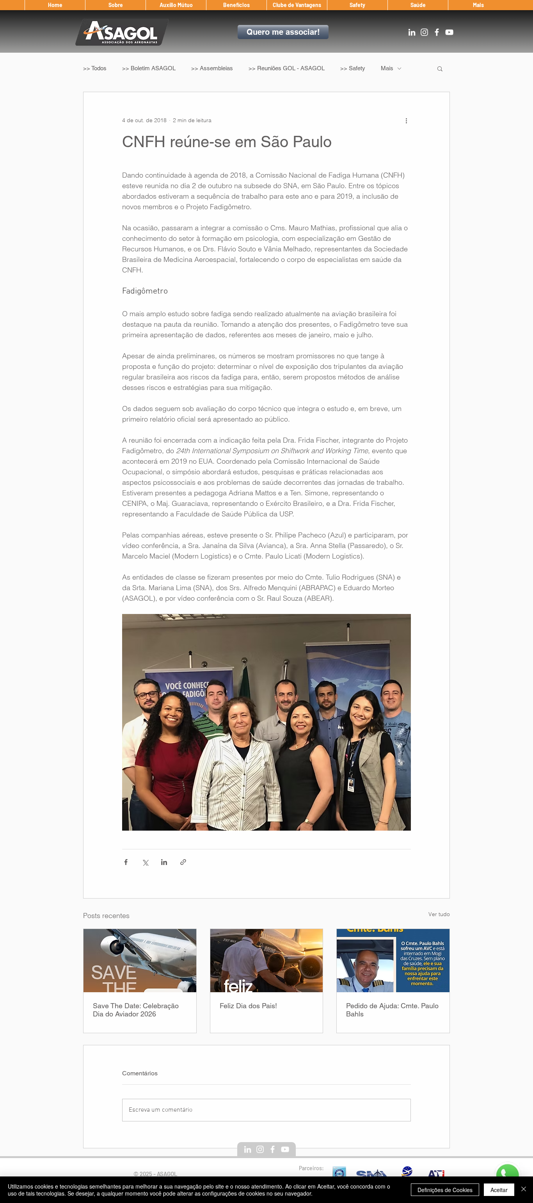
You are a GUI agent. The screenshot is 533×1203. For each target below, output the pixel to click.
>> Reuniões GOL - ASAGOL (287, 68)
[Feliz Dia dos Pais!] (266, 960)
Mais (387, 68)
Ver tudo (439, 914)
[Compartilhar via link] (183, 862)
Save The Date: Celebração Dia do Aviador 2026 (136, 1010)
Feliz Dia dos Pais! (248, 1006)
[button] (115, 5)
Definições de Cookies (445, 1190)
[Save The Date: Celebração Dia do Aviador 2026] (140, 960)
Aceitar (499, 1190)
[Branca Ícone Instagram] (424, 32)
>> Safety (352, 68)
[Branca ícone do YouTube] (449, 32)
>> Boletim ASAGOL (149, 68)
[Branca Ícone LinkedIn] (412, 32)
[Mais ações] (406, 120)
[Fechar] (523, 1190)
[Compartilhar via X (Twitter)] (145, 862)
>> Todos (95, 68)
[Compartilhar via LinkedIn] (164, 862)
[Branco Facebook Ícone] (437, 32)
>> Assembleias (212, 68)
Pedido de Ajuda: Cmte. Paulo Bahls (392, 1010)
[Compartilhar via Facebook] (126, 862)
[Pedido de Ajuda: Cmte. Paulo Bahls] (393, 960)
